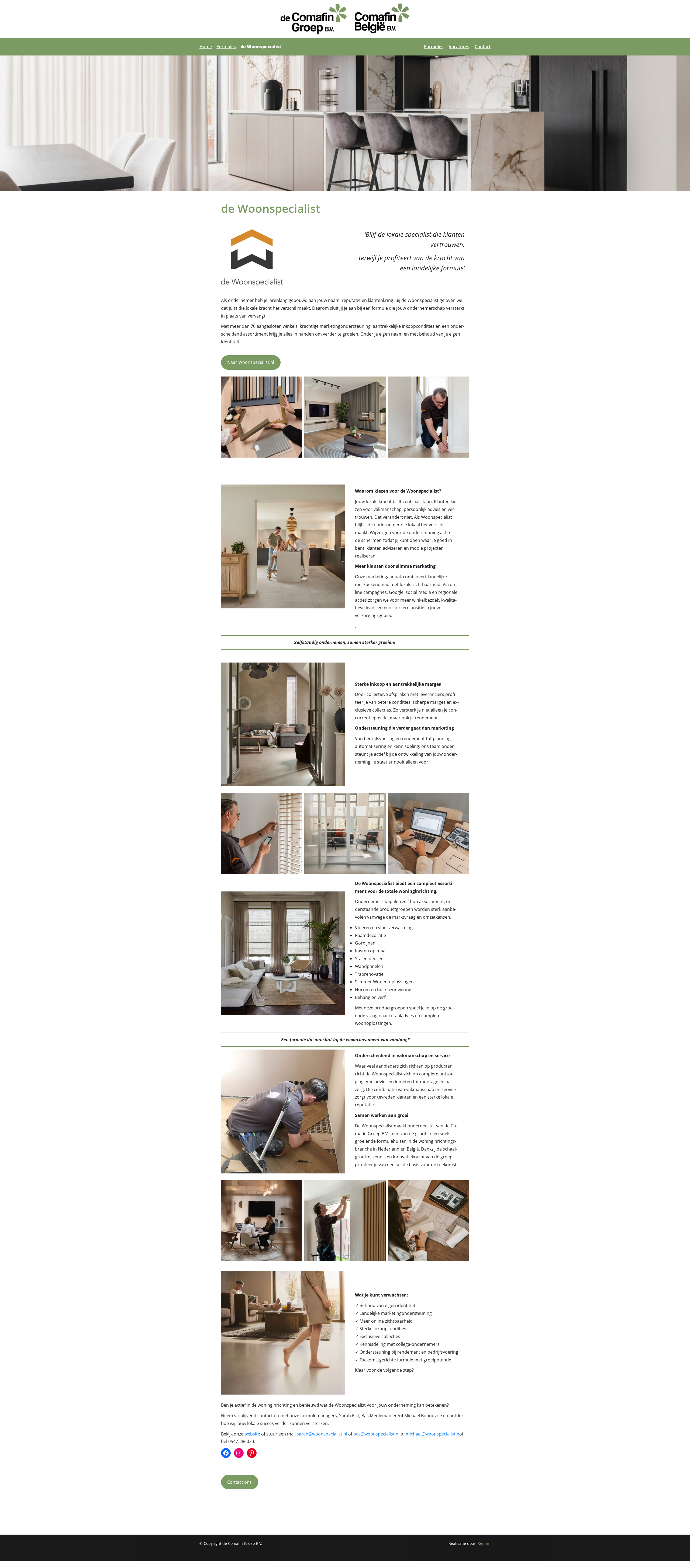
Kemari (484, 1543)
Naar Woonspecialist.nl (250, 362)
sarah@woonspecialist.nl (322, 1434)
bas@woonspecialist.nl (376, 1434)
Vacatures (459, 47)
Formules (226, 47)
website (252, 1434)
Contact (483, 47)
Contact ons (239, 1482)
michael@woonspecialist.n (432, 1434)
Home (205, 47)
